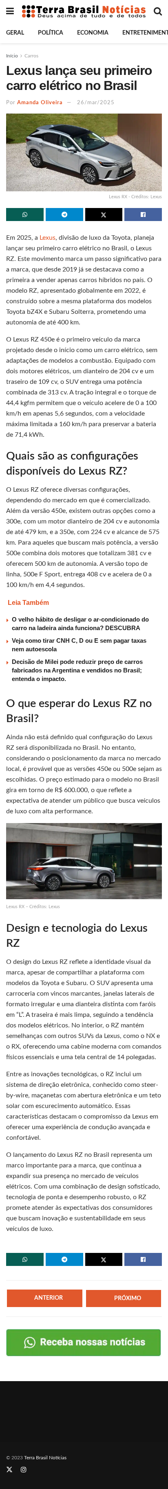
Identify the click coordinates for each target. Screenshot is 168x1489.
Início (12, 55)
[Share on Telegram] (64, 214)
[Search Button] (158, 11)
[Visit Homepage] (84, 11)
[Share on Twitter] (104, 214)
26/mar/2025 (96, 102)
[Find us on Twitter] (9, 1470)
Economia (92, 33)
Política (50, 33)
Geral (15, 33)
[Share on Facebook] (143, 214)
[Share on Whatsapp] (25, 214)
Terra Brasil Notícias (45, 1457)
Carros (31, 55)
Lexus (46, 237)
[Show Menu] (10, 11)
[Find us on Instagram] (24, 1470)
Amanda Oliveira (40, 102)
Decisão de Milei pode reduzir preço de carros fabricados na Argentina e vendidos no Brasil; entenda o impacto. (77, 670)
